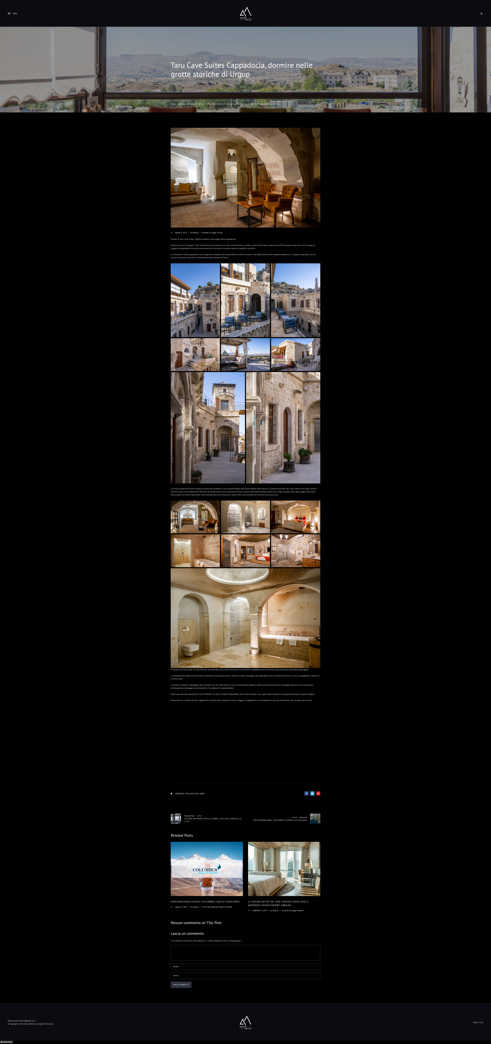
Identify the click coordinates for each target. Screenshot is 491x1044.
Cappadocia (179, 794)
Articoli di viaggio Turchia (192, 104)
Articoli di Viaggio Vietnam (293, 910)
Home (173, 104)
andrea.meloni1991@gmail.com (21, 1020)
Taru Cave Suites (192, 794)
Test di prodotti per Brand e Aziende (218, 907)
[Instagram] (481, 13)
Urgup (202, 794)
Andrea (195, 232)
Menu (15, 14)
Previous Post (189, 816)
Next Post (303, 817)
